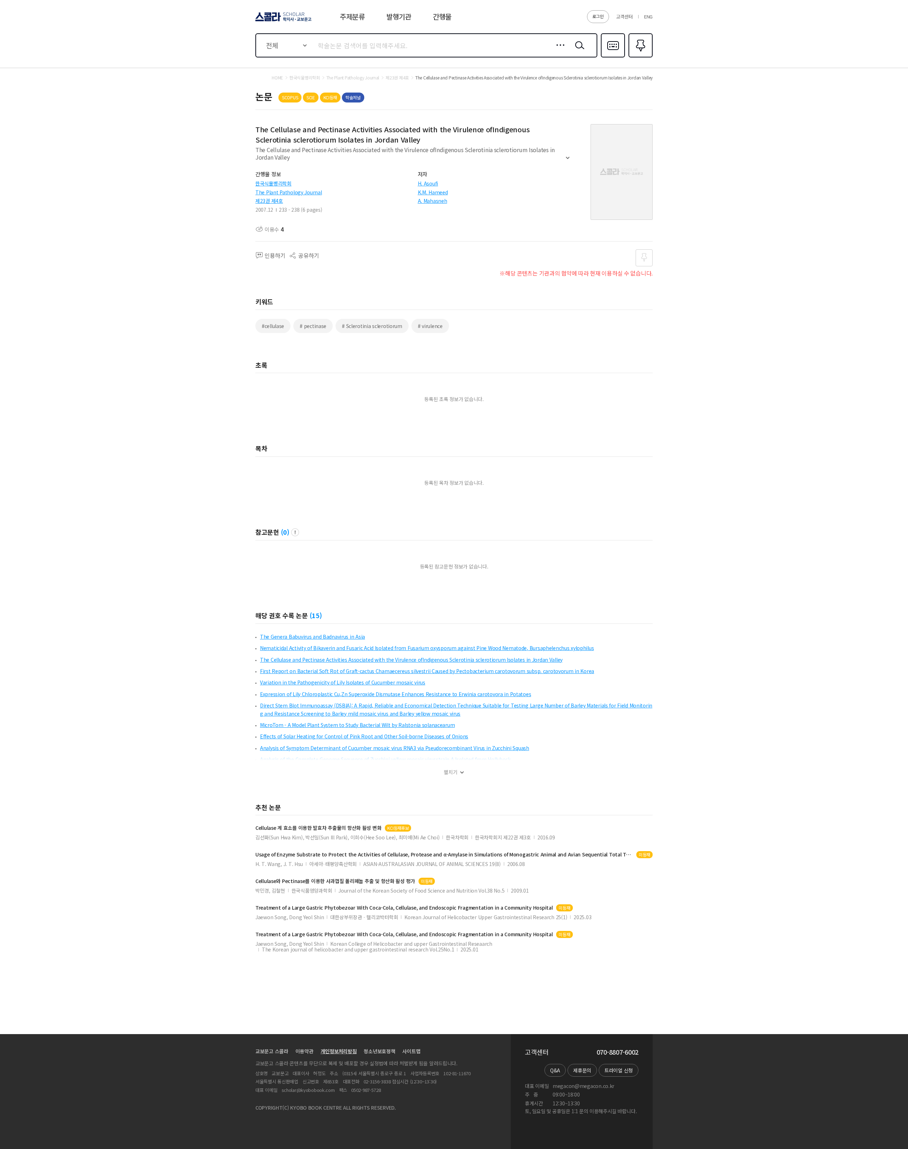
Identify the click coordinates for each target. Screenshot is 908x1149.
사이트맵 (411, 1051)
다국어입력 (613, 56)
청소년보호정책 (379, 1051)
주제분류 (352, 16)
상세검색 (558, 50)
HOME (277, 77)
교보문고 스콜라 (271, 1051)
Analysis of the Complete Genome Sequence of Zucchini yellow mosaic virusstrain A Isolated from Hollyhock (385, 759)
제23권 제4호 (269, 200)
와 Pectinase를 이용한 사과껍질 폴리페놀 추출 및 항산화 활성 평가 (335, 881)
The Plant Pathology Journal (288, 192)
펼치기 (451, 772)
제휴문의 (582, 1070)
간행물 (442, 16)
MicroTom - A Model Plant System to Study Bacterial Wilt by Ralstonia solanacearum (357, 724)
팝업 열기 (295, 532)
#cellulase (273, 325)
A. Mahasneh (432, 200)
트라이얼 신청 (618, 1070)
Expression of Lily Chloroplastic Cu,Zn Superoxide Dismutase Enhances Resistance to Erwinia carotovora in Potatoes (395, 694)
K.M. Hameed (433, 192)
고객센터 (624, 16)
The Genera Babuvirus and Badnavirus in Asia (312, 636)
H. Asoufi (428, 183)
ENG (648, 16)
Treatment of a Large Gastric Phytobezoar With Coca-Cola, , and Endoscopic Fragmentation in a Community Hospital (404, 907)
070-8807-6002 (617, 1052)
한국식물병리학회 (273, 183)
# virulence (430, 325)
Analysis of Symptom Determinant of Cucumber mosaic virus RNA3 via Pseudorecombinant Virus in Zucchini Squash (394, 747)
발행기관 (398, 16)
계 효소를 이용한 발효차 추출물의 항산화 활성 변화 (318, 828)
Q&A (555, 1070)
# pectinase (313, 325)
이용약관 (304, 1051)
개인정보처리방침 (339, 1051)
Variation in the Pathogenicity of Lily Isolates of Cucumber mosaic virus (342, 682)
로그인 (598, 16)
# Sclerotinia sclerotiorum (372, 325)
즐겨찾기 (639, 56)
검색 (578, 50)
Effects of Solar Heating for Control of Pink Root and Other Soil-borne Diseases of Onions (364, 736)
